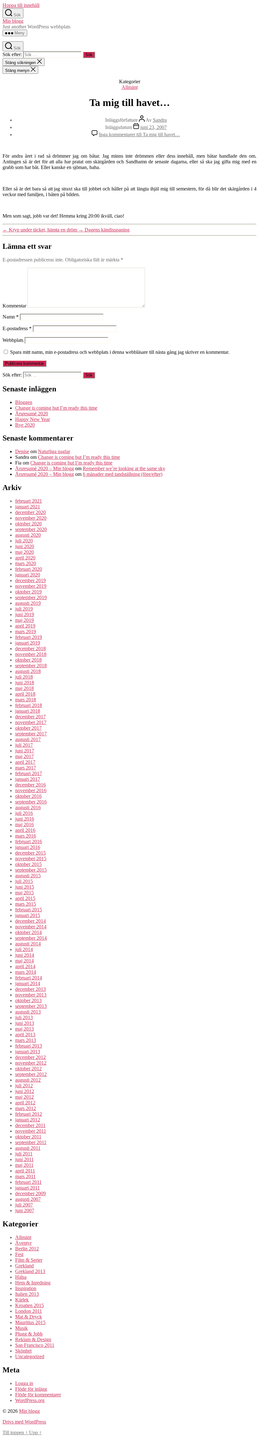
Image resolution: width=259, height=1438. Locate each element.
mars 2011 (25, 1176)
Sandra (160, 120)
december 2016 (30, 784)
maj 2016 (24, 824)
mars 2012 (25, 1108)
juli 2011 (24, 1153)
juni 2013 (24, 1023)
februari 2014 (28, 977)
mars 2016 (25, 836)
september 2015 (31, 870)
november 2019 (30, 586)
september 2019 (31, 597)
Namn (11, 316)
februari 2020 (28, 569)
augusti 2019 (28, 603)
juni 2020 (24, 546)
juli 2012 (24, 1085)
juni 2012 (24, 1091)
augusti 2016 (28, 807)
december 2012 (30, 1057)
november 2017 (30, 722)
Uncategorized (29, 1356)
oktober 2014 (28, 932)
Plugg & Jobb (29, 1333)
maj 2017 (24, 756)
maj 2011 (24, 1165)
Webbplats (13, 340)
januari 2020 (27, 574)
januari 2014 (27, 983)
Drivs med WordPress (24, 1421)
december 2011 (30, 1125)
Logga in (24, 1383)
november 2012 (30, 1063)
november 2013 (30, 994)
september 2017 (31, 733)
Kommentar (14, 305)
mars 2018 (25, 699)
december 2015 (30, 853)
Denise (22, 451)
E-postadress (17, 328)
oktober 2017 (28, 728)
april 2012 (25, 1102)
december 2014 (30, 921)
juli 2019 (24, 608)
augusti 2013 (28, 1011)
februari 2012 (28, 1114)
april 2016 (25, 830)
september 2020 (31, 529)
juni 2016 (24, 818)
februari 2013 (28, 1046)
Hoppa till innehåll (21, 5)
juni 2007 (24, 1210)
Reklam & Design (33, 1339)
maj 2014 (24, 960)
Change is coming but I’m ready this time (56, 408)
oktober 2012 (28, 1068)
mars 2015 (25, 904)
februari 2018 (28, 705)
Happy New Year (32, 419)
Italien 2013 (27, 1294)
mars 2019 (25, 631)
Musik (21, 1328)
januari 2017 (27, 779)
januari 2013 (27, 1051)
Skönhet (23, 1350)
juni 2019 (24, 614)
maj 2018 (24, 688)
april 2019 (25, 625)
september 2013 (31, 1006)
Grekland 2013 (30, 1271)
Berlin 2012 (27, 1248)
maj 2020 (24, 552)
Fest (19, 1254)
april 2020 (25, 557)
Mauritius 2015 (30, 1322)
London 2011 (28, 1311)
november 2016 (30, 790)
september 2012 (31, 1074)
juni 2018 (24, 682)
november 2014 (30, 926)
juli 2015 (24, 881)
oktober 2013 (28, 1000)
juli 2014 (24, 949)
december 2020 (30, 512)
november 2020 (30, 518)
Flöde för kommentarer (38, 1394)
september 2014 (31, 938)
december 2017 (30, 716)
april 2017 (25, 762)
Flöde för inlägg (31, 1389)
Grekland (24, 1265)
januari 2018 (27, 711)
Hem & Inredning (33, 1282)
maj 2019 (24, 620)
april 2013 (25, 1034)
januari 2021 (27, 506)
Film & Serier (28, 1260)
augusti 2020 (28, 535)
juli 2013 (24, 1017)
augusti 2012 (28, 1080)
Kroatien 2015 (29, 1305)
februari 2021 (28, 501)
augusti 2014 (28, 943)
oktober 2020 (28, 523)
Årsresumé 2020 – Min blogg (44, 468)
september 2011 (30, 1142)
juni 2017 (24, 750)
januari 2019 (27, 643)
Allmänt (130, 87)
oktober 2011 (28, 1136)
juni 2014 (24, 955)
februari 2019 (28, 637)
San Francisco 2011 (34, 1345)
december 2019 (30, 580)
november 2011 (30, 1131)
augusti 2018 (28, 671)
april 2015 (25, 898)
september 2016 (31, 801)
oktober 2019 (28, 591)
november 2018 (30, 654)
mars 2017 (25, 767)
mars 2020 (25, 563)
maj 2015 (24, 892)
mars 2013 (25, 1040)
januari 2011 (27, 1187)
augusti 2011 (27, 1148)
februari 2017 (28, 773)
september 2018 (31, 665)
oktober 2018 (28, 660)
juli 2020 (24, 540)
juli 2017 (24, 745)
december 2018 (30, 648)
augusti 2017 (28, 739)
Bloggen (23, 402)
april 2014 (25, 966)
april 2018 (25, 694)
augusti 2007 (28, 1199)
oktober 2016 (28, 796)
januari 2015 (27, 915)
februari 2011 (28, 1182)
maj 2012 (24, 1097)
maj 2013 (24, 1029)
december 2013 (30, 989)
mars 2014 (25, 972)
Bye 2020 (25, 425)
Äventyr (23, 1243)
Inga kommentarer (139, 134)
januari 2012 (27, 1119)
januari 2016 (27, 847)
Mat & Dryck (28, 1316)
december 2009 (30, 1193)
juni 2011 (24, 1159)
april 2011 (25, 1170)
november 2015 (30, 858)
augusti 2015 (28, 875)
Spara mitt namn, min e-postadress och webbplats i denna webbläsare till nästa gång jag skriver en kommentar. (119, 352)
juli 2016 (24, 813)
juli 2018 (24, 677)
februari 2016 (28, 841)
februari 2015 (28, 909)
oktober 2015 (28, 864)
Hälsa (21, 1277)
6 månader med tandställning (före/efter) (122, 474)
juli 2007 (24, 1204)
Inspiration (25, 1288)
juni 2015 (24, 887)
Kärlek (22, 1299)
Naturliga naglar (54, 451)
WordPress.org (30, 1400)
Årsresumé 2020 (31, 413)
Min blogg (13, 21)
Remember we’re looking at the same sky (124, 468)
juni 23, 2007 (153, 127)
